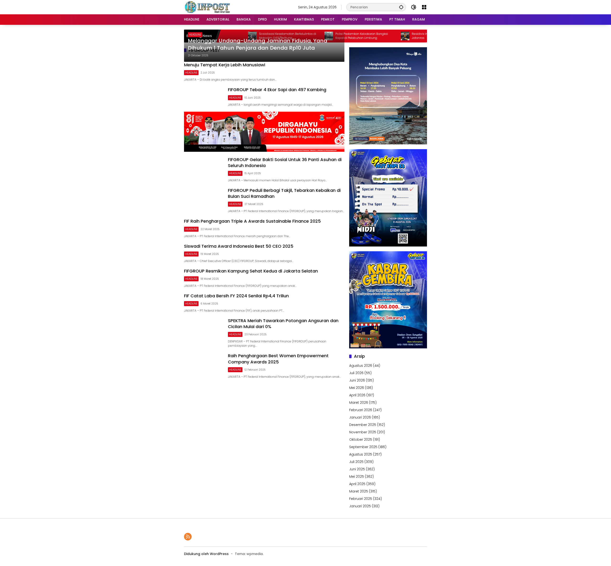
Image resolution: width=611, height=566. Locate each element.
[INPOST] (208, 7)
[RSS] (188, 536)
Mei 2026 (356, 387)
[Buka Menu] (424, 7)
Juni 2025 (357, 469)
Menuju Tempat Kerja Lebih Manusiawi (224, 65)
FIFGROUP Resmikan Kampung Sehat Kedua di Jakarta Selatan (251, 271)
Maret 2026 (358, 402)
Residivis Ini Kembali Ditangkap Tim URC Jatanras (418, 36)
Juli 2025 (356, 461)
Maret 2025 (358, 491)
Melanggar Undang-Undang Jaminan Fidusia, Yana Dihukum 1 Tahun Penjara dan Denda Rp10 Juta (257, 44)
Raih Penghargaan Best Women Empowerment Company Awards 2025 (278, 359)
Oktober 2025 (360, 439)
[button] (401, 7)
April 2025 (357, 484)
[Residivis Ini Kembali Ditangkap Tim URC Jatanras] (382, 36)
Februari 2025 (360, 498)
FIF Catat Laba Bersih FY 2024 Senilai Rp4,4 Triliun (236, 296)
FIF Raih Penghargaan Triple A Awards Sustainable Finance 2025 (252, 221)
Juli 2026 (356, 373)
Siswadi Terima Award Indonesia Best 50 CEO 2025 (238, 246)
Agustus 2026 (360, 365)
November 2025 (362, 432)
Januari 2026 (360, 417)
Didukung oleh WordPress (206, 553)
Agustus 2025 (360, 454)
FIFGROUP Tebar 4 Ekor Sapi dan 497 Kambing (277, 90)
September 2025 (363, 447)
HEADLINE (195, 35)
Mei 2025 (356, 476)
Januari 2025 (360, 506)
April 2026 (357, 395)
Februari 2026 (360, 410)
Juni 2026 (357, 380)
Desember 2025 (362, 424)
